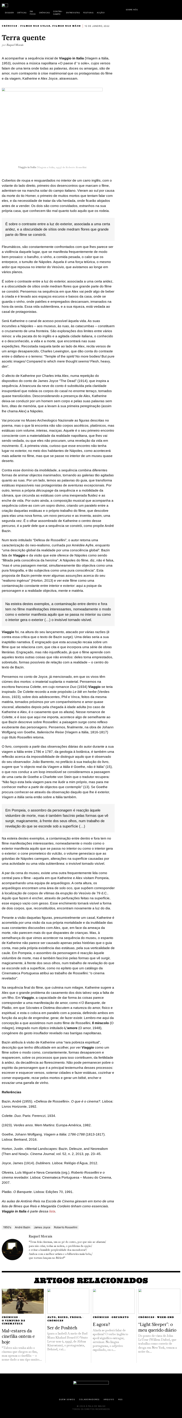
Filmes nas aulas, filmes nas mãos (50, 26)
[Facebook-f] (145, 8)
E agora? (101, 1324)
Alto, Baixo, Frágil (64, 1317)
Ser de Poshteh (62, 1328)
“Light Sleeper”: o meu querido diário (157, 1327)
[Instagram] (157, 8)
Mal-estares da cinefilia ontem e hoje (18, 1336)
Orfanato (120, 1317)
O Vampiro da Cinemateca (13, 1322)
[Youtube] (168, 8)
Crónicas (9, 26)
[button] (178, 9)
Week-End (165, 1317)
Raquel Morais (14, 44)
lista (52, 1211)
